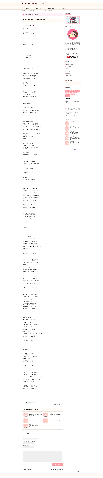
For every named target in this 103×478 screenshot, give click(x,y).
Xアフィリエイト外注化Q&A (70, 94)
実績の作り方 (68, 73)
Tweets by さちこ (73, 149)
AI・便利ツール (68, 75)
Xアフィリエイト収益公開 (73, 92)
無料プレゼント (52, 8)
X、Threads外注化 (69, 66)
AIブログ (67, 68)
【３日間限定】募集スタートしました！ (55, 414)
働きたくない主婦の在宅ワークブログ (34, 3)
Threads (66, 92)
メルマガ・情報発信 (57, 404)
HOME (28, 8)
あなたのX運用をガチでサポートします (35, 420)
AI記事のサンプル (72, 90)
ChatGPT (78, 90)
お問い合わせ (63, 8)
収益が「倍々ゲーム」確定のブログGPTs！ (73, 115)
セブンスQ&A (67, 96)
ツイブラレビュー (40, 8)
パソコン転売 (68, 71)
